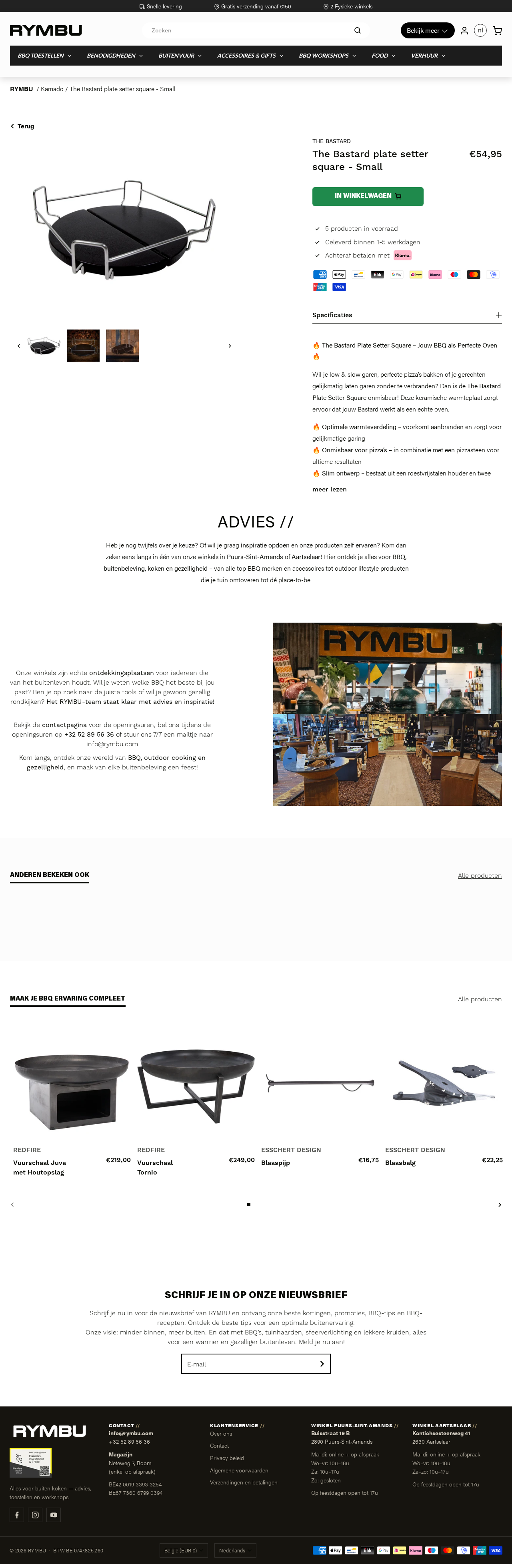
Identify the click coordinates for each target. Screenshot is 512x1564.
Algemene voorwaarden (239, 1470)
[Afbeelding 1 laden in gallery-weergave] (44, 346)
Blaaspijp (275, 1163)
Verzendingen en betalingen (244, 1482)
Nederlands (232, 1550)
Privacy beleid (227, 1458)
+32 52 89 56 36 (129, 1441)
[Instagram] (35, 1515)
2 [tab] (256, 1204)
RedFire (27, 1150)
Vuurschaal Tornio (155, 1167)
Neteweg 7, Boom (130, 1463)
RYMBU (21, 88)
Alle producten (480, 876)
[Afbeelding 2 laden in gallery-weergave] (83, 346)
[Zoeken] (357, 30)
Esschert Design (291, 1150)
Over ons (221, 1433)
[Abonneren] (322, 1363)
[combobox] (256, 30)
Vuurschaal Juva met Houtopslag (39, 1167)
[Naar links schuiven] (19, 346)
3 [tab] (264, 1204)
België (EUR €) (180, 1550)
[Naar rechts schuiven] (230, 346)
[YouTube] (53, 1515)
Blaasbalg (400, 1163)
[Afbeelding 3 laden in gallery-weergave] (122, 346)
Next (499, 1204)
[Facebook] (17, 1515)
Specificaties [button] (332, 315)
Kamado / (55, 88)
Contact (219, 1445)
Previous (12, 1204)
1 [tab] (249, 1204)
